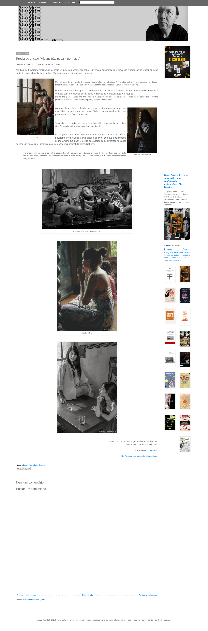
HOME (31, 2)
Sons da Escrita (170, 258)
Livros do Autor (177, 249)
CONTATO (70, 2)
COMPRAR (56, 2)
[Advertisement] (87, 572)
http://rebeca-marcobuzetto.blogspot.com (139, 456)
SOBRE (42, 2)
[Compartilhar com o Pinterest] (29, 468)
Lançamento (170, 252)
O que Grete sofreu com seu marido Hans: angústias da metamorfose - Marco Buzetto (176, 181)
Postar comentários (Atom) (34, 600)
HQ (181, 260)
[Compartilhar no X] (23, 468)
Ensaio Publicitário (30, 465)
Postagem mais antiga (148, 595)
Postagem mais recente (26, 595)
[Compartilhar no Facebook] (26, 468)
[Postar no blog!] (21, 468)
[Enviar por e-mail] (18, 468)
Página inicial (87, 595)
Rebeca (41, 465)
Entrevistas (182, 253)
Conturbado (180, 258)
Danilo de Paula (150, 450)
